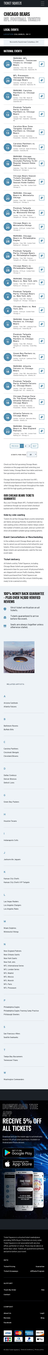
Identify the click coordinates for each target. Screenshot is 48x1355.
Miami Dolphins (10, 928)
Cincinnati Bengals (11, 753)
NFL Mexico (9, 977)
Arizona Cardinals (11, 703)
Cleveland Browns (11, 756)
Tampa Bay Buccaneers (13, 1057)
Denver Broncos (10, 779)
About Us (7, 1313)
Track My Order (10, 1290)
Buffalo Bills (9, 730)
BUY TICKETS (41, 64)
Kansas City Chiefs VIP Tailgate (17, 883)
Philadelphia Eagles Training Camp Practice (21, 1011)
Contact (7, 1295)
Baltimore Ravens (11, 726)
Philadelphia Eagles (12, 1007)
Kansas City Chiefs (11, 879)
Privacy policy (39, 1350)
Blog (42, 1318)
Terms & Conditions (27, 1350)
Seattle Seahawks (11, 1038)
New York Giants (10, 959)
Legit (42, 1313)
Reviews (7, 1318)
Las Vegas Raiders (11, 902)
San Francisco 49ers (12, 1034)
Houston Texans (10, 821)
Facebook (7, 1323)
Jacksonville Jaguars (12, 860)
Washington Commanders (14, 1080)
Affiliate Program (37, 1271)
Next (35, 446)
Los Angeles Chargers (12, 905)
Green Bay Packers (11, 802)
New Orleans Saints (12, 955)
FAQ (42, 1290)
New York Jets (9, 962)
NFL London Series (11, 970)
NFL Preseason (10, 988)
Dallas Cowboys (10, 776)
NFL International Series (14, 966)
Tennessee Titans (11, 1060)
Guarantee (40, 1267)
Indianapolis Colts (11, 840)
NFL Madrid (8, 973)
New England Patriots (12, 951)
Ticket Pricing (9, 1267)
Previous (15, 446)
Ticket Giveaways (11, 1271)
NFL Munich (9, 981)
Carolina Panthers (11, 749)
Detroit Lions (9, 783)
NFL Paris (8, 984)
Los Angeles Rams (11, 909)
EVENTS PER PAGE (19, 455)
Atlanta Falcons (10, 707)
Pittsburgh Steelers (11, 1015)
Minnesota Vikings (11, 932)
